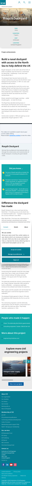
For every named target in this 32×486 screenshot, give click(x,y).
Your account (19, 2)
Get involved (5, 404)
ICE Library (4, 435)
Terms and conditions (7, 473)
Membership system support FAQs (10, 424)
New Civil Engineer (6, 408)
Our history (4, 401)
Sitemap (4, 477)
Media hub (23, 475)
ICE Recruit (4, 440)
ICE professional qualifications (9, 417)
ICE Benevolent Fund (7, 433)
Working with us (6, 406)
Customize (16, 254)
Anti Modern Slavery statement (9, 475)
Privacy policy (17, 471)
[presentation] (14, 367)
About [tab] (26, 227)
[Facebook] (3, 464)
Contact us (4, 460)
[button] (29, 361)
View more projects (16, 384)
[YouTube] (11, 464)
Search (24, 2)
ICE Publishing (5, 438)
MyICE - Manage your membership (10, 427)
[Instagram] (15, 464)
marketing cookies (15, 135)
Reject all (16, 260)
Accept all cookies (16, 249)
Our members (5, 399)
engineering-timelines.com (11, 338)
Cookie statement (6, 471)
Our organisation (6, 397)
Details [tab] (16, 227)
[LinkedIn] (7, 464)
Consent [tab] (5, 227)
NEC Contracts (5, 442)
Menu (29, 2)
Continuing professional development (11, 419)
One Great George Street (8, 445)
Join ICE (3, 415)
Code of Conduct (6, 422)
